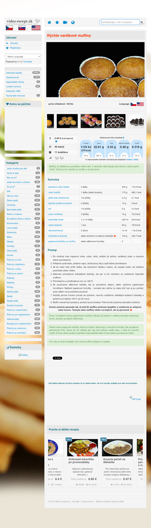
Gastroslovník (22, 77)
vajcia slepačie (55, 224)
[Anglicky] (140, 103)
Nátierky (22, 282)
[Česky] (134, 103)
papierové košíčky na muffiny (62, 241)
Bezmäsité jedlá (22, 209)
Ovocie (22, 255)
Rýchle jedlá (22, 291)
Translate (27, 61)
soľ (49, 208)
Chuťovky (22, 204)
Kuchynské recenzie (22, 95)
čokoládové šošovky (57, 235)
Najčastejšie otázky (22, 81)
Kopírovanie (87, 501)
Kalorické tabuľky (22, 72)
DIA (22, 191)
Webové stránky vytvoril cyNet (110, 501)
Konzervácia (22, 223)
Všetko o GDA (132, 159)
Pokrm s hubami (22, 214)
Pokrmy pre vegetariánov (22, 314)
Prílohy (22, 287)
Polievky (22, 277)
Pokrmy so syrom (22, 273)
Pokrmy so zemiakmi (22, 332)
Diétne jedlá (22, 200)
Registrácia (15, 47)
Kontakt (75, 501)
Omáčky (22, 245)
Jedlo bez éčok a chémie (22, 182)
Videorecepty (22, 319)
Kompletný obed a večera (22, 218)
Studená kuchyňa (22, 305)
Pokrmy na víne (22, 259)
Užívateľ (14, 43)
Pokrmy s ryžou (22, 268)
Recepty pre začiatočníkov (22, 323)
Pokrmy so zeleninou (22, 328)
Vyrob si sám (22, 172)
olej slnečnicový (55, 230)
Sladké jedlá (22, 300)
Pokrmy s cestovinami (22, 309)
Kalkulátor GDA (13, 90)
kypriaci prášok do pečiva (60, 203)
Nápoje (22, 241)
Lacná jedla (22, 227)
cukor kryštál (54, 192)
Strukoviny (22, 232)
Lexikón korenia (22, 86)
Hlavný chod (22, 195)
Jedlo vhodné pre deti (22, 168)
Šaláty (22, 296)
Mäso (22, 236)
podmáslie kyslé (55, 219)
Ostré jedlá (22, 250)
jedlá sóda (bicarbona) (58, 197)
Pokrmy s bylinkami (22, 264)
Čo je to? (22, 186)
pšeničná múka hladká (58, 186)
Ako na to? (22, 177)
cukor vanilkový (55, 214)
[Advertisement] (76, 8)
